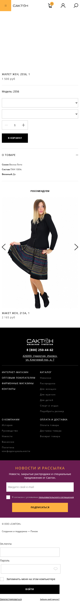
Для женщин (48, 389)
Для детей (46, 400)
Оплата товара (49, 425)
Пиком (34, 531)
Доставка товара (51, 430)
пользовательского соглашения (56, 497)
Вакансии (8, 441)
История (7, 425)
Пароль (4, 560)
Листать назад (4, 247)
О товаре (9, 155)
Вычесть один (6, 125)
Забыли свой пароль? (50, 599)
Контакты (9, 389)
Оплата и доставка (54, 419)
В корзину (15, 138)
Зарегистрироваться (11, 599)
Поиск (76, 5)
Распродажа (47, 383)
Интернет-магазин (15, 372)
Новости (7, 436)
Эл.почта (6, 544)
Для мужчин (48, 394)
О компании (11, 419)
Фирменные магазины (18, 383)
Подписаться (40, 507)
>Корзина (51, 4)
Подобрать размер (52, 411)
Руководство (10, 430)
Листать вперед (76, 247)
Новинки (45, 377)
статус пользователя (63, 5)
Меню (5, 5)
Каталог (46, 372)
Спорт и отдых (49, 405)
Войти (29, 589)
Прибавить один (23, 125)
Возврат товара (50, 436)
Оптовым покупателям (18, 377)
